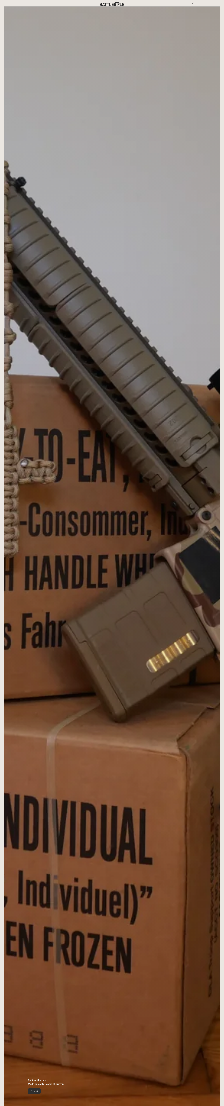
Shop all (34, 1091)
